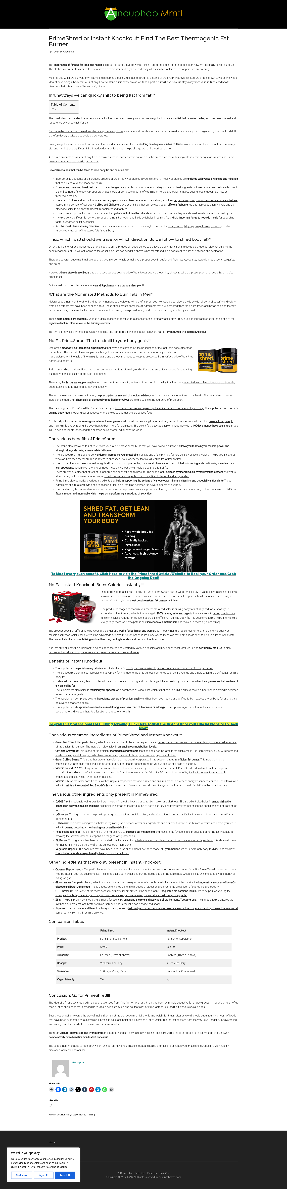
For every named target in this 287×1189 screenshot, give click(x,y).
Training (90, 1114)
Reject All (43, 1175)
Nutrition (65, 1114)
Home (52, 1142)
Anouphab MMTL (143, 14)
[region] (43, 1164)
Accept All (65, 1175)
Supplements (78, 1114)
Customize (22, 1175)
